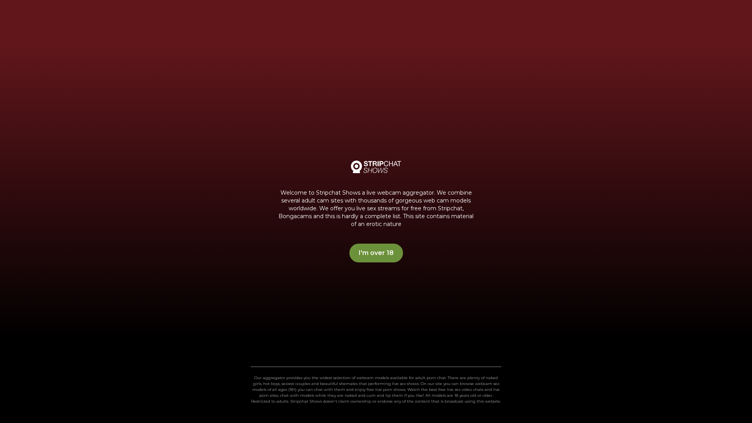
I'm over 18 (376, 253)
